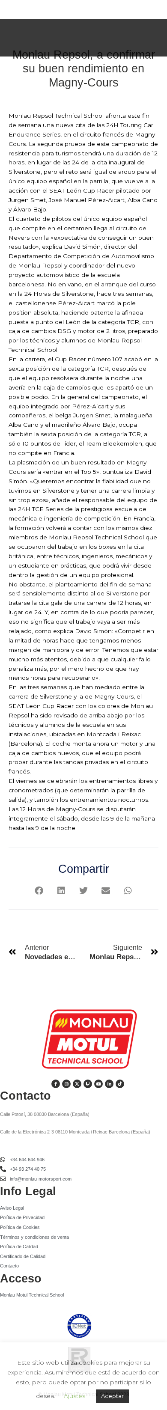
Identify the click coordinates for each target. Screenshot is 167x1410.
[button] (39, 891)
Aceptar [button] (112, 1395)
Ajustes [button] (74, 1396)
